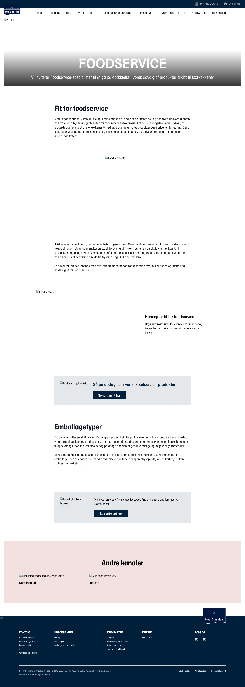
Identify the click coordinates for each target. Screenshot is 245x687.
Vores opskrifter (173, 13)
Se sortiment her (109, 395)
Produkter (147, 13)
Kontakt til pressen (26, 637)
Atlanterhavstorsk (114, 645)
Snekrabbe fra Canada (116, 648)
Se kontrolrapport (218, 670)
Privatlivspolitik (200, 670)
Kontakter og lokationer (209, 13)
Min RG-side (147, 637)
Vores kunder (87, 13)
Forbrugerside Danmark (64, 645)
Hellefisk (110, 637)
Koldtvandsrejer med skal (117, 641)
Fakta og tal (59, 641)
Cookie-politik (184, 670)
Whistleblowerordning (28, 652)
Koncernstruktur (26, 645)
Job (20, 648)
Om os (39, 13)
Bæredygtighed (60, 13)
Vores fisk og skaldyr (118, 13)
